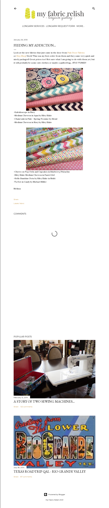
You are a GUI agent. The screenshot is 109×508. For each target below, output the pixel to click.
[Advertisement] (54, 308)
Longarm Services (33, 26)
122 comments (26, 407)
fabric (22, 203)
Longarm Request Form (60, 26)
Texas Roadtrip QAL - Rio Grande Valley (50, 471)
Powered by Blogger (56, 494)
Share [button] (16, 199)
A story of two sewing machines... (44, 401)
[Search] (93, 8)
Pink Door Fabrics (76, 52)
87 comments (26, 477)
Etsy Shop (21, 56)
